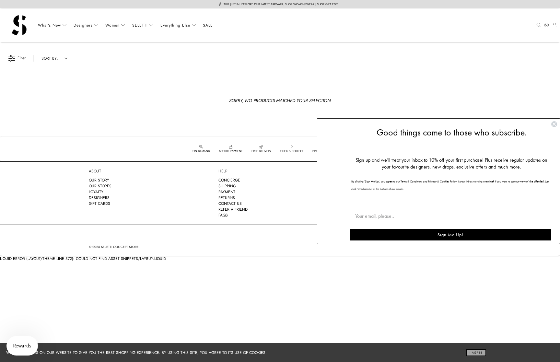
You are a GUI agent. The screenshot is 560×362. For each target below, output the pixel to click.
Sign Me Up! (450, 235)
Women (112, 25)
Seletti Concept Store (120, 246)
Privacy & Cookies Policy (442, 181)
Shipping (227, 186)
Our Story (99, 180)
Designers (83, 25)
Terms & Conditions (411, 181)
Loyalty (96, 192)
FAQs (223, 215)
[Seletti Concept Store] (19, 25)
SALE (208, 25)
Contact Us (230, 203)
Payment (226, 192)
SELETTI (140, 25)
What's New (49, 25)
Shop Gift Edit (327, 4)
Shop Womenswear (299, 4)
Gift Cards (99, 203)
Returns (226, 198)
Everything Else (175, 25)
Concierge (229, 180)
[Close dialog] (554, 124)
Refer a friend (233, 209)
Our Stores (100, 186)
